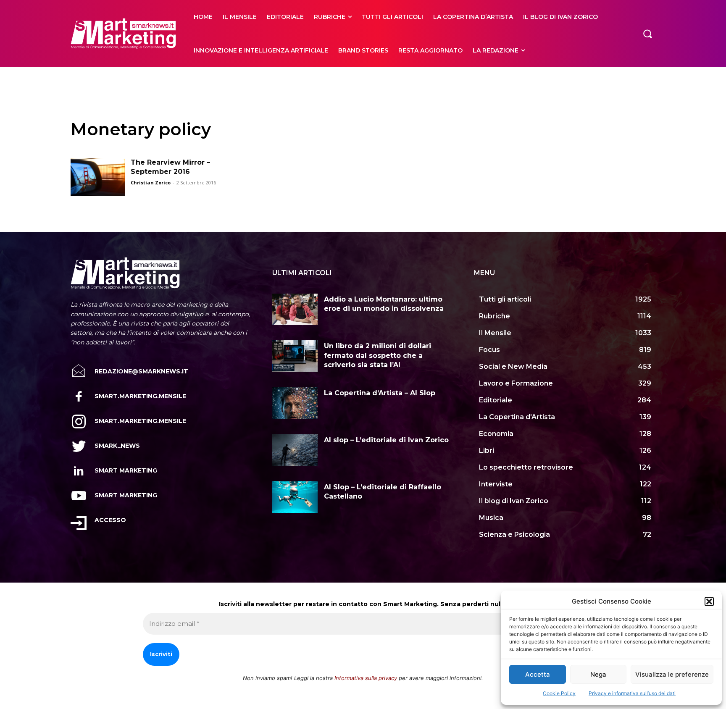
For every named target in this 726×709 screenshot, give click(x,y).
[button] (709, 601)
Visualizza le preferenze (672, 674)
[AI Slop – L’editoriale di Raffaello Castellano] (295, 497)
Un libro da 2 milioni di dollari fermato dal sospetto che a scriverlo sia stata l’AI (377, 355)
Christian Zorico (151, 182)
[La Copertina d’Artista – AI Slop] (295, 403)
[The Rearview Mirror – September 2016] (98, 177)
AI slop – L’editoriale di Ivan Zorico (386, 440)
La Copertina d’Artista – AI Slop (379, 393)
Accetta (537, 674)
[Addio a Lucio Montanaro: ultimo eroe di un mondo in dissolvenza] (295, 310)
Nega (598, 674)
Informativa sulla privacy (365, 678)
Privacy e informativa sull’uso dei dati (632, 693)
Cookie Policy (559, 693)
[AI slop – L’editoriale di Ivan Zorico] (295, 450)
